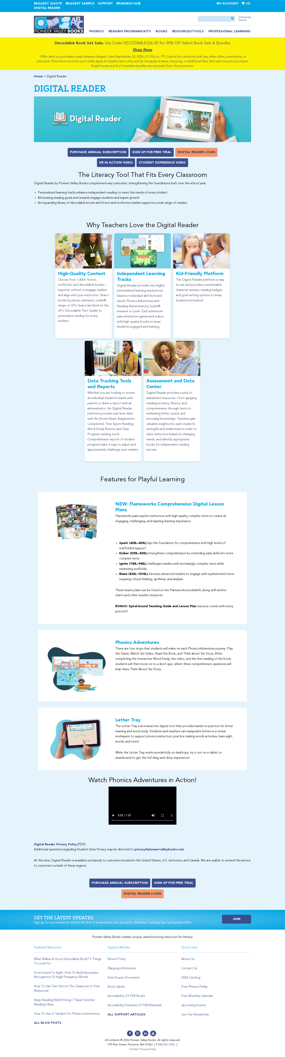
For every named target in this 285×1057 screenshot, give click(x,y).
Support (105, 3)
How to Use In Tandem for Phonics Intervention (67, 1013)
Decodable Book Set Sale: (79, 43)
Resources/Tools (188, 31)
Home (38, 76)
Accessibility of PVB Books (126, 996)
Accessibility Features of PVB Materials (135, 1005)
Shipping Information (122, 968)
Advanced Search (244, 18)
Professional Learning (229, 31)
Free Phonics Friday (194, 986)
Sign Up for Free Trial (151, 152)
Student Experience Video (162, 162)
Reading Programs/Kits (130, 31)
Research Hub (128, 3)
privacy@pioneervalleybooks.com (159, 849)
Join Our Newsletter (195, 1014)
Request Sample (80, 3)
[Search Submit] (232, 18)
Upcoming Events (193, 1005)
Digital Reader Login (196, 152)
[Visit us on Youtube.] (153, 1033)
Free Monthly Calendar (197, 996)
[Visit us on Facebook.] (130, 1033)
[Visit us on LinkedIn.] (145, 1033)
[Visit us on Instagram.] (138, 1033)
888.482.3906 (166, 1044)
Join (236, 919)
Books (161, 31)
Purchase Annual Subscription (98, 152)
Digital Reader (47, 8)
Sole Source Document (124, 977)
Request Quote (48, 3)
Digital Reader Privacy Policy (55, 844)
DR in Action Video (116, 162)
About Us (187, 959)
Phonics (96, 31)
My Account (228, 3)
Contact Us (189, 968)
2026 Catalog (190, 977)
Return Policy (117, 959)
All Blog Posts (47, 1023)
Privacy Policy (148, 1049)
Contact (134, 1049)
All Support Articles (126, 1014)
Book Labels (116, 986)
